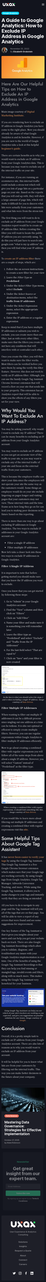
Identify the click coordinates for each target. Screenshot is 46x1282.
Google (23, 1020)
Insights (23, 1246)
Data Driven (27, 702)
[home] (8, 4)
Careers (23, 1264)
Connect (23, 1260)
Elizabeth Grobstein (23, 51)
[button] (42, 4)
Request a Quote (23, 1250)
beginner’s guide (10, 148)
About (23, 1255)
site (26, 829)
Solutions (23, 1242)
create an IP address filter (19, 258)
